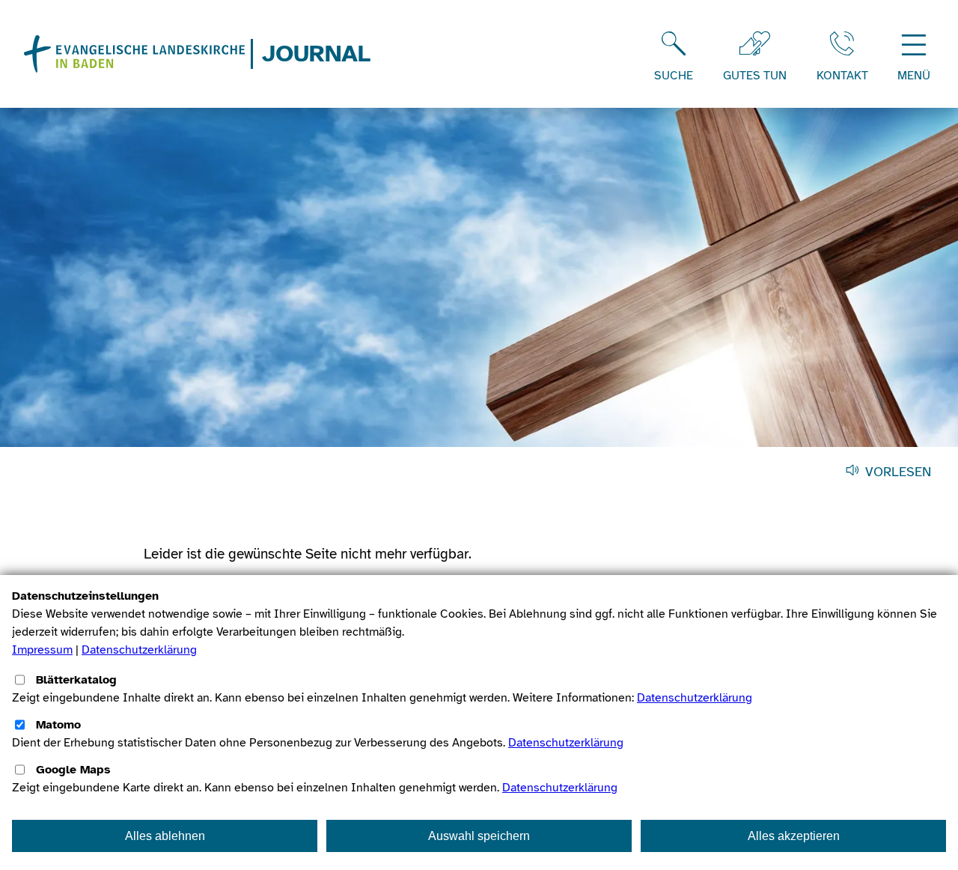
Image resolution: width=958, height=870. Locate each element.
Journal (316, 54)
